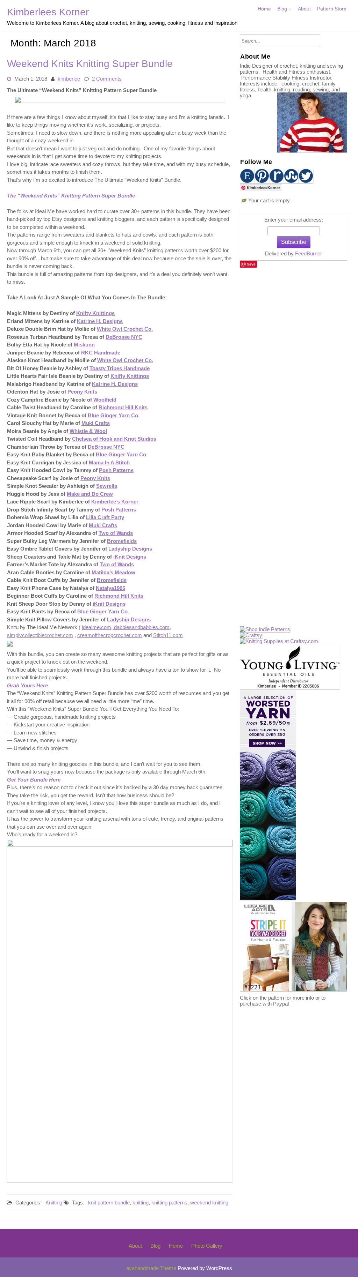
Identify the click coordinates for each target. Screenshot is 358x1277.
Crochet (287, 23)
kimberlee (69, 79)
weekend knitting (209, 1202)
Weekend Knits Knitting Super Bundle (90, 63)
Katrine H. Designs (100, 321)
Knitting (53, 1202)
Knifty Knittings (95, 313)
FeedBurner (308, 253)
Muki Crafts (95, 423)
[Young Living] (290, 687)
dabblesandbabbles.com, (142, 627)
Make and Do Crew (90, 494)
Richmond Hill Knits (123, 408)
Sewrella (106, 486)
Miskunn (84, 345)
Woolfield (104, 400)
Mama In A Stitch (109, 462)
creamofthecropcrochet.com (109, 635)
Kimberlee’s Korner (114, 502)
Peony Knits (82, 392)
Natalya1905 (110, 588)
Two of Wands (116, 533)
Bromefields (122, 541)
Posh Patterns (116, 470)
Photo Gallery (206, 1246)
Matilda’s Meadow (113, 572)
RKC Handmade (100, 353)
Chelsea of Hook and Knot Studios (114, 439)
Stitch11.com (168, 635)
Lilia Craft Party (105, 518)
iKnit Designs (129, 557)
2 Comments (107, 79)
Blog (282, 9)
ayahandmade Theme (152, 1268)
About (304, 9)
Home (264, 9)
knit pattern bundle (109, 1202)
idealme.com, (97, 627)
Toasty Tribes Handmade (120, 368)
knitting (141, 1202)
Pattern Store (331, 9)
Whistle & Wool (88, 431)
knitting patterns (169, 1202)
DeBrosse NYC (124, 337)
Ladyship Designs (130, 549)
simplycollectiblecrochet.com (40, 635)
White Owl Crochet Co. (125, 329)
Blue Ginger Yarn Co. (113, 415)
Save (251, 264)
